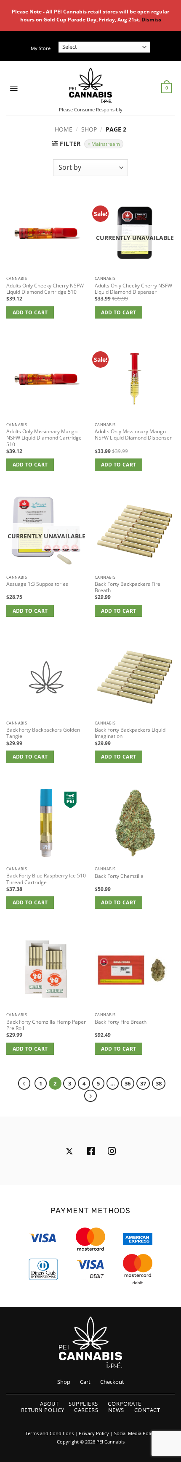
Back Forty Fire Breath (120, 1022)
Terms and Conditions (49, 1433)
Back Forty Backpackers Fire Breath (127, 587)
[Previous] (24, 1083)
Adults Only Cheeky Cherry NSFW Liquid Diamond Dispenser (133, 288)
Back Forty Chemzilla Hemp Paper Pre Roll (46, 1025)
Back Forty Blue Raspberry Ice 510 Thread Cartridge (46, 878)
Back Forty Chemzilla (119, 876)
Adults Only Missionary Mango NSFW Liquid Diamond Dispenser (133, 434)
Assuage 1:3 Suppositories (37, 584)
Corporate (124, 1403)
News (116, 1410)
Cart (85, 1382)
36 (127, 1083)
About (49, 1403)
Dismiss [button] (151, 19)
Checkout (112, 1382)
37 (143, 1083)
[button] (13, 88)
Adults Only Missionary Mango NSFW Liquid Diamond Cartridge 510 (44, 438)
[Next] (90, 1096)
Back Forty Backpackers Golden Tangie (43, 733)
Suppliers (83, 1403)
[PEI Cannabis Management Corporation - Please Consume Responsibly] (90, 85)
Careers (86, 1410)
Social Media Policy (135, 1433)
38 (159, 1083)
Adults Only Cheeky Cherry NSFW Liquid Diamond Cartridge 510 (45, 288)
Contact (147, 1410)
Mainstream (105, 143)
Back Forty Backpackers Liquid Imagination (130, 733)
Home (63, 129)
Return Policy (42, 1410)
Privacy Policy (94, 1433)
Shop (89, 129)
